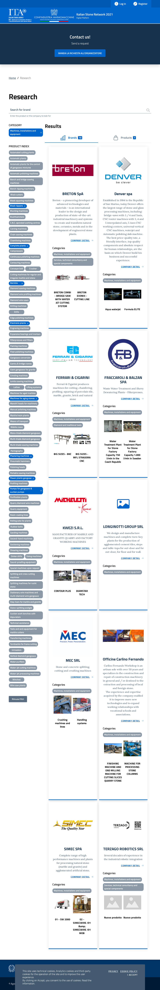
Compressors (16, 250)
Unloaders (16, 650)
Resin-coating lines (19, 514)
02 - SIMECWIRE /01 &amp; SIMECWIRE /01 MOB (82, 926)
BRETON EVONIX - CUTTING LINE (82, 295)
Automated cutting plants (22, 152)
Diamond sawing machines (22, 288)
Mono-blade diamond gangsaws (25, 433)
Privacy (113, 971)
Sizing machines (33, 556)
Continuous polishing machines (25, 256)
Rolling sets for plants (20, 520)
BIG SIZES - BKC (62, 454)
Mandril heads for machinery (23, 403)
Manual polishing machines (23, 409)
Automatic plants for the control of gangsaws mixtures (25, 165)
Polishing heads (17, 467)
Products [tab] (128, 138)
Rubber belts (16, 526)
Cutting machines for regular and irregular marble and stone (25, 276)
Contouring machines (20, 262)
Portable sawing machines (22, 473)
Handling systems (82, 721)
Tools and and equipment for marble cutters (23, 630)
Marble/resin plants (19, 415)
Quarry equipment (18, 509)
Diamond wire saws (19, 300)
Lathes (16, 387)
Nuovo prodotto (113, 917)
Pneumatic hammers (20, 461)
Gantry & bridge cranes (21, 363)
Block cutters (16, 194)
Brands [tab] (74, 138)
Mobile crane (17, 427)
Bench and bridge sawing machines (22, 181)
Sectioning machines (19, 544)
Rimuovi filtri (18, 699)
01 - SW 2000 (62, 919)
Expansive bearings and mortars (25, 334)
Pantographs (17, 450)
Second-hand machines (21, 538)
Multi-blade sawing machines (24, 444)
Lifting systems (33, 387)
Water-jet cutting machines (23, 667)
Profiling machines (19, 483)
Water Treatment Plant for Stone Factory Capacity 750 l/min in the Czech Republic (113, 451)
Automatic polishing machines (24, 173)
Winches (16, 679)
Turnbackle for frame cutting (23, 644)
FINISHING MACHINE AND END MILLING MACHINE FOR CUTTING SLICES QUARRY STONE (113, 772)
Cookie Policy (129, 971)
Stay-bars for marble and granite (25, 601)
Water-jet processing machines (24, 673)
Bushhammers (17, 216)
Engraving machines (19, 328)
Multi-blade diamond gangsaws (25, 439)
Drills (16, 311)
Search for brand (20, 110)
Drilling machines (18, 305)
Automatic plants (18, 158)
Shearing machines (19, 550)
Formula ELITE (132, 309)
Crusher (33, 268)
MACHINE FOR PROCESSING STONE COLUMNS (132, 769)
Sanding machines (18, 532)
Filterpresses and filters (21, 340)
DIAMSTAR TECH (82, 592)
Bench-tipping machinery (22, 188)
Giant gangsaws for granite (22, 369)
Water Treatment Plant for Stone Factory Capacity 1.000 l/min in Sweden (132, 449)
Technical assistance (19, 623)
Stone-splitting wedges (21, 607)
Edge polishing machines (21, 317)
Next (95, 287)
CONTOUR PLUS (62, 591)
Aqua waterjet (113, 309)
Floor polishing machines (21, 351)
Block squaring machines (21, 200)
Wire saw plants (17, 685)
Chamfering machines (20, 240)
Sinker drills (16, 556)
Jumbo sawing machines (21, 381)
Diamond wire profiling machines (25, 294)
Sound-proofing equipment (23, 562)
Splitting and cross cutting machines (22, 575)
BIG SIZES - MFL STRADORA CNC (82, 457)
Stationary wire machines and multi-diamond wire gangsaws (24, 594)
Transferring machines (20, 638)
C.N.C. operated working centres (25, 222)
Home (12, 78)
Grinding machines (19, 375)
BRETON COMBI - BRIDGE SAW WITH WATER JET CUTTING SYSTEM (62, 299)
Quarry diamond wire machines (24, 503)
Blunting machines (19, 210)
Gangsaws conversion (20, 357)
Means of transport (19, 421)
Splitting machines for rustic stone (23, 585)
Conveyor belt (16, 268)
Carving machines (18, 228)
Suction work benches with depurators (22, 615)
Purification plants (18, 497)
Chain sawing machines (21, 234)
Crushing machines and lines (62, 723)
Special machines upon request (24, 568)
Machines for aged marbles (23, 393)
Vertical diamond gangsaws (23, 655)
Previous (50, 287)
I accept (132, 975)
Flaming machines (18, 346)
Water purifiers (17, 661)
